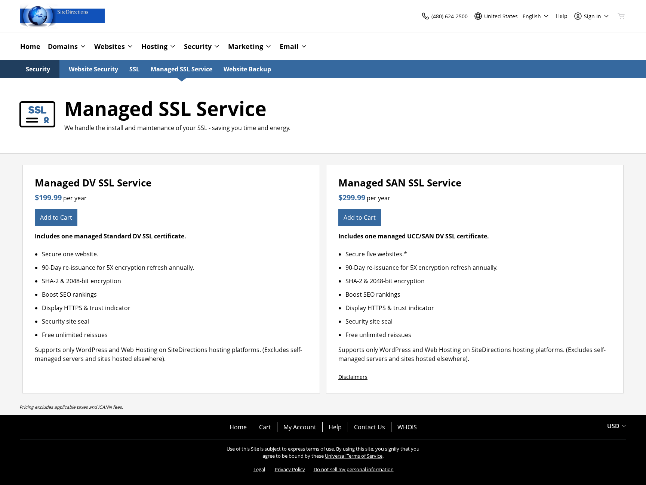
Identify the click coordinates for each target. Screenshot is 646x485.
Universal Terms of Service (353, 455)
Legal (259, 469)
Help (335, 427)
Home (238, 427)
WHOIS (407, 427)
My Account (299, 427)
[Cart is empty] (621, 16)
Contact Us (369, 427)
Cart (265, 427)
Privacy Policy (290, 469)
